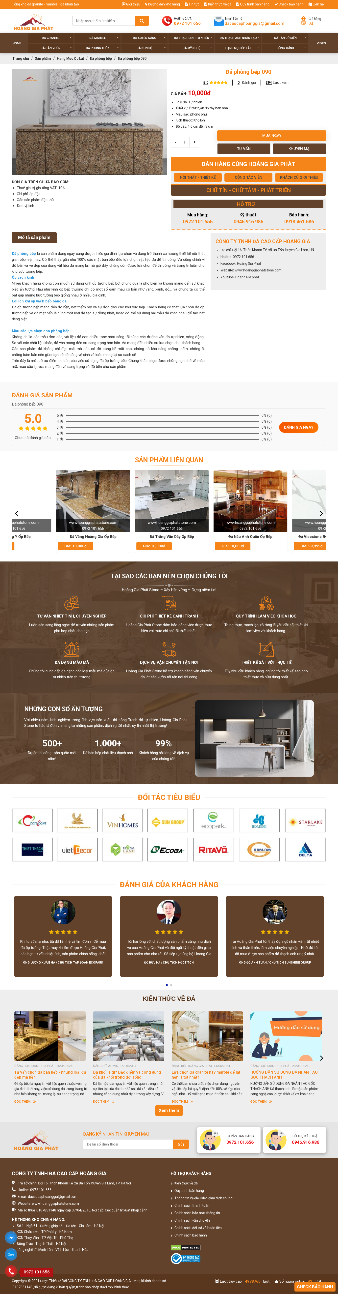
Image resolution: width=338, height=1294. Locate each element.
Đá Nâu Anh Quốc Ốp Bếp (209, 536)
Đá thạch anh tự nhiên (191, 38)
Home (16, 43)
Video (321, 43)
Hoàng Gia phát (247, 277)
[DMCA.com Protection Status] (209, 1248)
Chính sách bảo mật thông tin (197, 1213)
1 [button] (167, 986)
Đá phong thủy (97, 48)
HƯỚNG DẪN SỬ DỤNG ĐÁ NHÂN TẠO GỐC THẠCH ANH (127, 1075)
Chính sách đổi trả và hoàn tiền (198, 1228)
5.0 (205, 83)
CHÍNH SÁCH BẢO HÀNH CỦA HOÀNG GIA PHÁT (205, 1075)
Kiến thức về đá (219, 4)
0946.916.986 (248, 222)
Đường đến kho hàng (163, 4)
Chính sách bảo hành (190, 1235)
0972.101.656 (198, 222)
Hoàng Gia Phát (249, 263)
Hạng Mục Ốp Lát (238, 48)
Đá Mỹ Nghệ (191, 48)
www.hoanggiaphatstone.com (258, 270)
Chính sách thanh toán (191, 1205)
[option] (89, 122)
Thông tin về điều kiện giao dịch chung (203, 1198)
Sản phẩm (43, 58)
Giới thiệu (132, 4)
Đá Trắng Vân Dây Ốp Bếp (130, 536)
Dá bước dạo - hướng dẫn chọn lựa (282, 1072)
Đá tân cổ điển (285, 38)
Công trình (285, 48)
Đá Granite (50, 38)
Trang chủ (21, 58)
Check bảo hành (291, 4)
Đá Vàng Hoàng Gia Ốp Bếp (51, 536)
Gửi (181, 1144)
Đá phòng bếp (101, 58)
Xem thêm (169, 1110)
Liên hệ (318, 4)
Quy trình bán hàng (254, 4)
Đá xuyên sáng (144, 38)
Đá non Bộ (144, 48)
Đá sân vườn (50, 48)
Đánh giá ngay (299, 427)
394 (269, 83)
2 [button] (171, 986)
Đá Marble (97, 38)
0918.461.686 (299, 222)
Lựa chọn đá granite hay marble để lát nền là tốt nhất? (49, 1075)
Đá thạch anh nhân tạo (238, 38)
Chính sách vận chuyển (192, 1220)
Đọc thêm (23, 1101)
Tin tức (193, 4)
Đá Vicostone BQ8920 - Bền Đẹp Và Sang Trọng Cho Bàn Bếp (287, 536)
